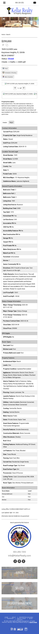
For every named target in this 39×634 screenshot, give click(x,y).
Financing (10, 618)
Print (6, 68)
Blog (30, 618)
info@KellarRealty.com (19, 555)
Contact (19, 619)
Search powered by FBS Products (19, 522)
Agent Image (33, 622)
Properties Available (26, 617)
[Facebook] (15, 561)
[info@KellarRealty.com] (34, 3)
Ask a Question (9, 77)
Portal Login (21, 618)
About (14, 617)
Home (6, 617)
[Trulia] (23, 561)
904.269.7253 (19, 551)
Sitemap (9, 622)
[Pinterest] (19, 561)
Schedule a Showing (10, 73)
